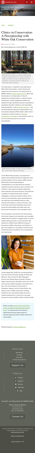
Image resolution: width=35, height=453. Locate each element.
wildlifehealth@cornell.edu (17, 432)
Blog (21, 391)
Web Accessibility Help (17, 436)
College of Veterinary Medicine (17, 405)
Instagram (20, 381)
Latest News (19, 357)
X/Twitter (20, 377)
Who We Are (19, 352)
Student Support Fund (19, 94)
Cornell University (15, 441)
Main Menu (31, 2)
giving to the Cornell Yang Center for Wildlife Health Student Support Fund (16, 308)
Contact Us (17, 416)
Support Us (17, 365)
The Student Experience (19, 359)
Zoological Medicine (19, 327)
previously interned (23, 107)
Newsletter (21, 387)
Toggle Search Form (27, 2)
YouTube (20, 384)
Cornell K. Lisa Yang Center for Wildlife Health (12, 8)
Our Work (19, 355)
